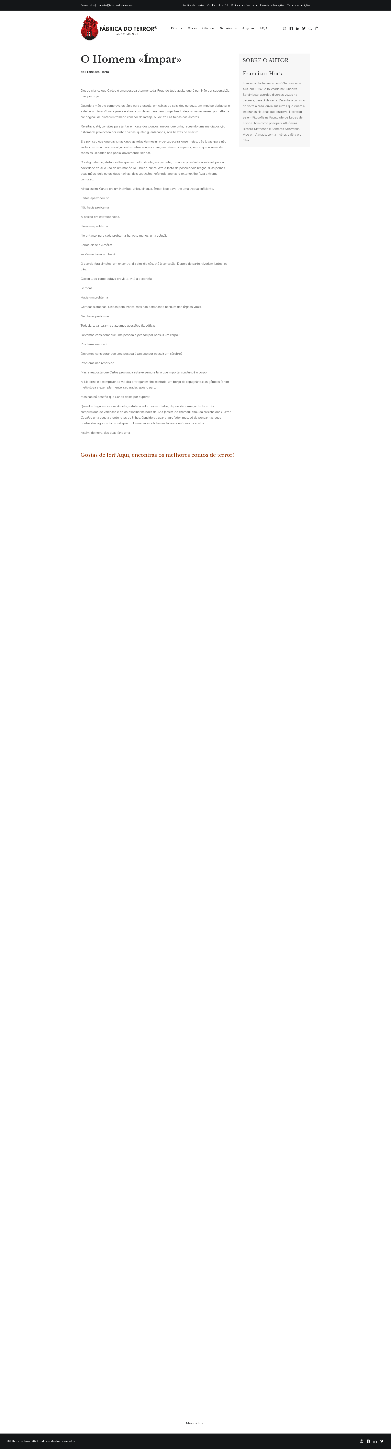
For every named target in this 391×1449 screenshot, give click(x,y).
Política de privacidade (244, 5)
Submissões (228, 28)
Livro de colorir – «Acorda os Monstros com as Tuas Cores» (148, 1106)
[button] (285, 28)
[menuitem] (194, 5)
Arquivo (248, 28)
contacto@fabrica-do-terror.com (115, 5)
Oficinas (208, 28)
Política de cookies (193, 5)
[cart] (316, 28)
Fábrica (176, 28)
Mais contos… (195, 1423)
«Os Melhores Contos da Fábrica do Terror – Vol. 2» (141, 499)
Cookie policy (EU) (217, 5)
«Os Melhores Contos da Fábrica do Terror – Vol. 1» (140, 1366)
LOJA (264, 28)
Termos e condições (298, 5)
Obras (192, 28)
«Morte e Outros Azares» (117, 758)
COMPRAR (110, 507)
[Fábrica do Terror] (119, 28)
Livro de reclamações (272, 5)
